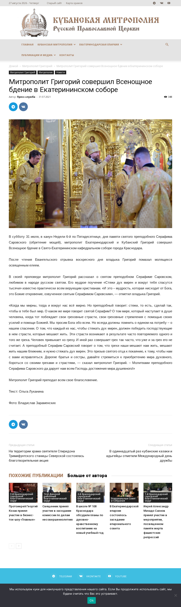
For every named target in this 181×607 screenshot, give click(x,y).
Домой (13, 66)
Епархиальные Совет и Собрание (123, 499)
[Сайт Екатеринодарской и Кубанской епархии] (90, 22)
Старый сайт (54, 3)
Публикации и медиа (37, 55)
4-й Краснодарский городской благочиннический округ (88, 497)
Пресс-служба (26, 96)
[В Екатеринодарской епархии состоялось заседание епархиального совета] (124, 493)
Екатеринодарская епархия (99, 44)
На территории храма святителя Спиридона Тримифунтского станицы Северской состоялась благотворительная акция (46, 456)
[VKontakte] (161, 3)
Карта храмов (74, 3)
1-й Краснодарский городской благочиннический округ (156, 497)
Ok (92, 600)
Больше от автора (87, 475)
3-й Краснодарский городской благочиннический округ (21, 497)
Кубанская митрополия (55, 44)
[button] (167, 45)
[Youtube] (169, 3)
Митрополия (46, 72)
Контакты (66, 55)
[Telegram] (154, 3)
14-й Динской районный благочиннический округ (55, 497)
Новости (60, 72)
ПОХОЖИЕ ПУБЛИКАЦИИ (36, 475)
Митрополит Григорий (37, 66)
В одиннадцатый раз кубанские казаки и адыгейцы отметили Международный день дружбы (139, 456)
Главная (27, 44)
